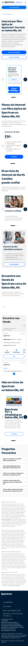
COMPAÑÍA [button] (8, 602)
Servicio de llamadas (14, 57)
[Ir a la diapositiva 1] (13, 97)
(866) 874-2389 (9, 345)
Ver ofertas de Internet (14, 52)
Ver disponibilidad (14, 7)
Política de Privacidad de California (9, 622)
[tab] (14, 602)
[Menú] (3, 2)
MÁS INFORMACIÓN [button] (12, 611)
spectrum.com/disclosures (14, 585)
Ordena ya (19, 2)
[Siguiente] (25, 79)
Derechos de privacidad (7, 619)
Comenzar (14, 156)
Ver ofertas (14, 434)
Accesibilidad (4, 620)
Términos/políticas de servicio (8, 630)
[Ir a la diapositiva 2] (16, 97)
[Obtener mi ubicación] (24, 325)
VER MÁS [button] (7, 606)
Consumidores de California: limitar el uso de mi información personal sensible (12, 628)
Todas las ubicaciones (7, 14)
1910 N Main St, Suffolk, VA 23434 (11, 342)
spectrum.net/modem (6, 519)
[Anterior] (3, 79)
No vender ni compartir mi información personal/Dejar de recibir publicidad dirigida (11, 624)
